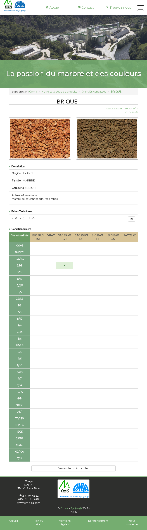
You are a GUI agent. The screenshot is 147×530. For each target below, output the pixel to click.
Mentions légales (64, 522)
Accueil (54, 7)
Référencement (98, 520)
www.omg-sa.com (28, 502)
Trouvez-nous (120, 7)
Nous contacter (132, 522)
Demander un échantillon (73, 468)
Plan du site (38, 522)
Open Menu (140, 8)
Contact (87, 7)
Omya (64, 508)
